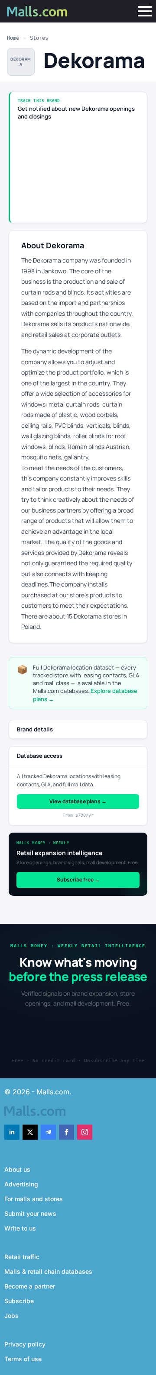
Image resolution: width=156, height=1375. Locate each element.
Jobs (11, 1315)
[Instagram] (84, 1132)
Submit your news (30, 1213)
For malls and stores (33, 1198)
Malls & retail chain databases (48, 1271)
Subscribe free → (78, 879)
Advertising (21, 1184)
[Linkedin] (12, 1132)
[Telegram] (48, 1132)
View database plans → (78, 801)
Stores (39, 38)
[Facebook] (66, 1132)
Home (13, 38)
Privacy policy (25, 1344)
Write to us (20, 1228)
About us (17, 1169)
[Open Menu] (145, 11)
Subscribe (19, 1300)
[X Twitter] (30, 1132)
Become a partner (29, 1286)
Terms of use (23, 1358)
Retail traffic (21, 1256)
